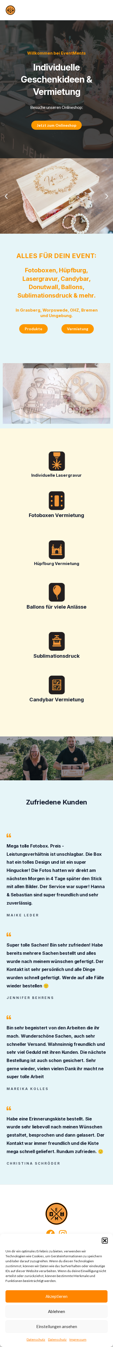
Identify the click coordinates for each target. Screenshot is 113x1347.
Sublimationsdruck (56, 656)
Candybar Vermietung (56, 699)
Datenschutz (36, 1339)
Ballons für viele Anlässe (56, 607)
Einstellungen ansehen (56, 1326)
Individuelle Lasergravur (56, 475)
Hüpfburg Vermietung (56, 563)
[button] (105, 1240)
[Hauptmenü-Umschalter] (104, 10)
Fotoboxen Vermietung (56, 515)
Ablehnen (56, 1311)
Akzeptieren (56, 1296)
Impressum (77, 1339)
